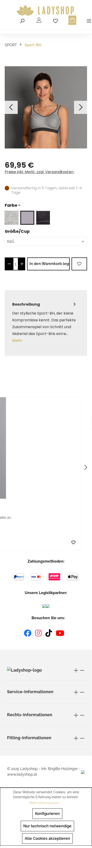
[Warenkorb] (72, 20)
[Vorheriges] (11, 107)
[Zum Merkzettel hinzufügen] (79, 263)
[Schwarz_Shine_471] (43, 218)
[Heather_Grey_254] (27, 218)
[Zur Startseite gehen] (45, 10)
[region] (46, 107)
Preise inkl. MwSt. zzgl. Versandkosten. (39, 172)
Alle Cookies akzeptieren (47, 838)
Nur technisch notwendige (47, 826)
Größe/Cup (17, 231)
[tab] (44, 322)
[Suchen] (22, 20)
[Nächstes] (80, 107)
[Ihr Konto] (39, 20)
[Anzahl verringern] (9, 264)
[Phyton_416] (11, 218)
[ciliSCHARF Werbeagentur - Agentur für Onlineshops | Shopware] (83, 771)
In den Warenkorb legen (49, 263)
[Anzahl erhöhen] (22, 264)
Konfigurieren (47, 813)
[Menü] (88, 20)
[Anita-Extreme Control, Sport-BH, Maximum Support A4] (46, 107)
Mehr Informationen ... (45, 803)
